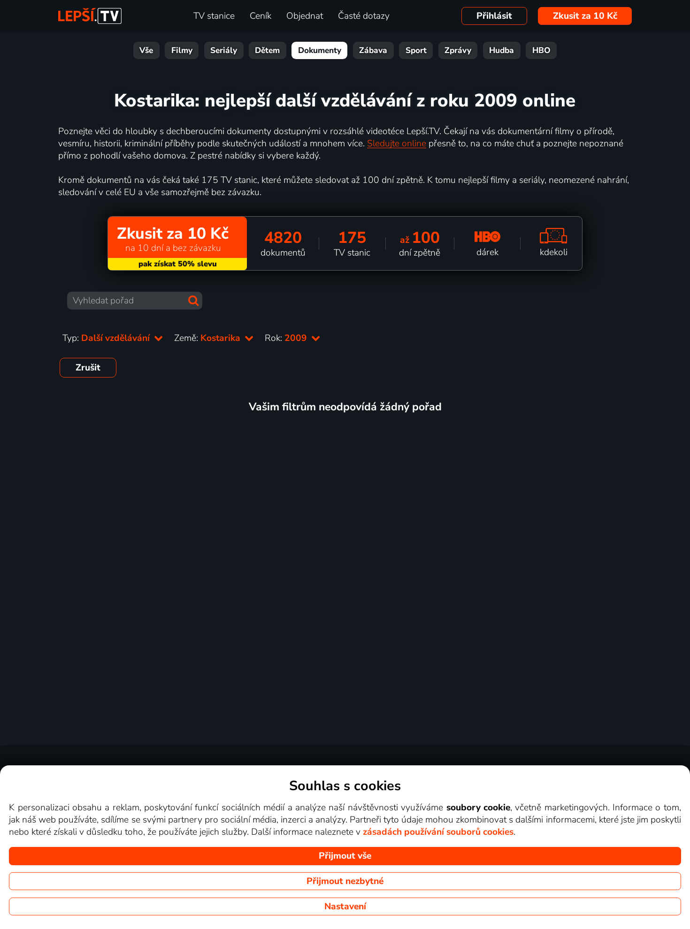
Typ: (107, 338)
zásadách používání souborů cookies (438, 832)
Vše (146, 50)
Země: (208, 338)
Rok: (287, 338)
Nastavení (345, 906)
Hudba (501, 50)
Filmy (181, 50)
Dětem (267, 50)
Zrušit (88, 368)
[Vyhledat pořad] (193, 301)
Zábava (373, 50)
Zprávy (458, 50)
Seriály (223, 50)
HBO (541, 50)
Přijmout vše (345, 856)
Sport (416, 50)
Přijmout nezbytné (345, 881)
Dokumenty (319, 50)
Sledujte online (396, 143)
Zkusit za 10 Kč (585, 16)
